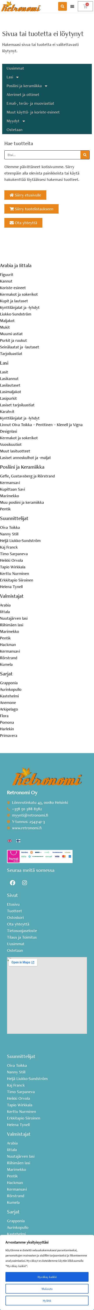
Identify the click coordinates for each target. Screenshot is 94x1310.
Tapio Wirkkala (12, 567)
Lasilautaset (10, 385)
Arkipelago (9, 709)
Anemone (8, 702)
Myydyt (13, 121)
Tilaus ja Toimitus (22, 937)
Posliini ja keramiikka (24, 85)
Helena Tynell (11, 587)
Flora (4, 716)
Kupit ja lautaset (14, 301)
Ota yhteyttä (18, 924)
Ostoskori (15, 917)
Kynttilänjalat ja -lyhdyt (20, 307)
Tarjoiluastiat (11, 353)
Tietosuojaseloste (22, 931)
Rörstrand (8, 658)
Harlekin (7, 729)
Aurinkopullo (10, 689)
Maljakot (7, 321)
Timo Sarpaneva (14, 554)
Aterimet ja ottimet (23, 94)
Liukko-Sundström (15, 314)
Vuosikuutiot (11, 444)
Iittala (5, 612)
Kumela (6, 664)
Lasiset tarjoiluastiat (17, 405)
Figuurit (6, 274)
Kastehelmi (9, 696)
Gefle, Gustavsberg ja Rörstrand (27, 476)
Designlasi (8, 431)
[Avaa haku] (62, 6)
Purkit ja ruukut (13, 340)
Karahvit (7, 411)
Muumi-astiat (11, 334)
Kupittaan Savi (12, 489)
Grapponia (9, 683)
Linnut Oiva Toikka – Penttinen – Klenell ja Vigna (41, 425)
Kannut (6, 281)
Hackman (8, 644)
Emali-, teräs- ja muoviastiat (30, 103)
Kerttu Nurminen (14, 573)
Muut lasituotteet (15, 451)
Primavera (8, 735)
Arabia (5, 605)
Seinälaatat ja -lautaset (19, 347)
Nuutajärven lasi (14, 618)
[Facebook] (12, 882)
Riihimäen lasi (11, 625)
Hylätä (47, 1301)
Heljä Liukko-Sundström (20, 540)
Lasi (10, 77)
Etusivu (13, 904)
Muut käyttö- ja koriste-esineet (33, 112)
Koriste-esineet (13, 288)
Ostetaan (15, 129)
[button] (72, 6)
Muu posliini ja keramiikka (22, 502)
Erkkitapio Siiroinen (16, 580)
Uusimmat (15, 68)
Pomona (7, 722)
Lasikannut (9, 378)
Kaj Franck (9, 547)
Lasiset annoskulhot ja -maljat (25, 457)
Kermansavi (10, 482)
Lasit (4, 372)
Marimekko (9, 496)
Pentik (5, 509)
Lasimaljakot (10, 392)
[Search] (84, 155)
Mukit (5, 327)
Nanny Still (9, 534)
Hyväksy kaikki (47, 1277)
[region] (47, 1272)
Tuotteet (14, 911)
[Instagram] (24, 882)
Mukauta (47, 1289)
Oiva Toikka (10, 527)
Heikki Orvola (11, 560)
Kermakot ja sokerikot (19, 294)
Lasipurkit (8, 398)
